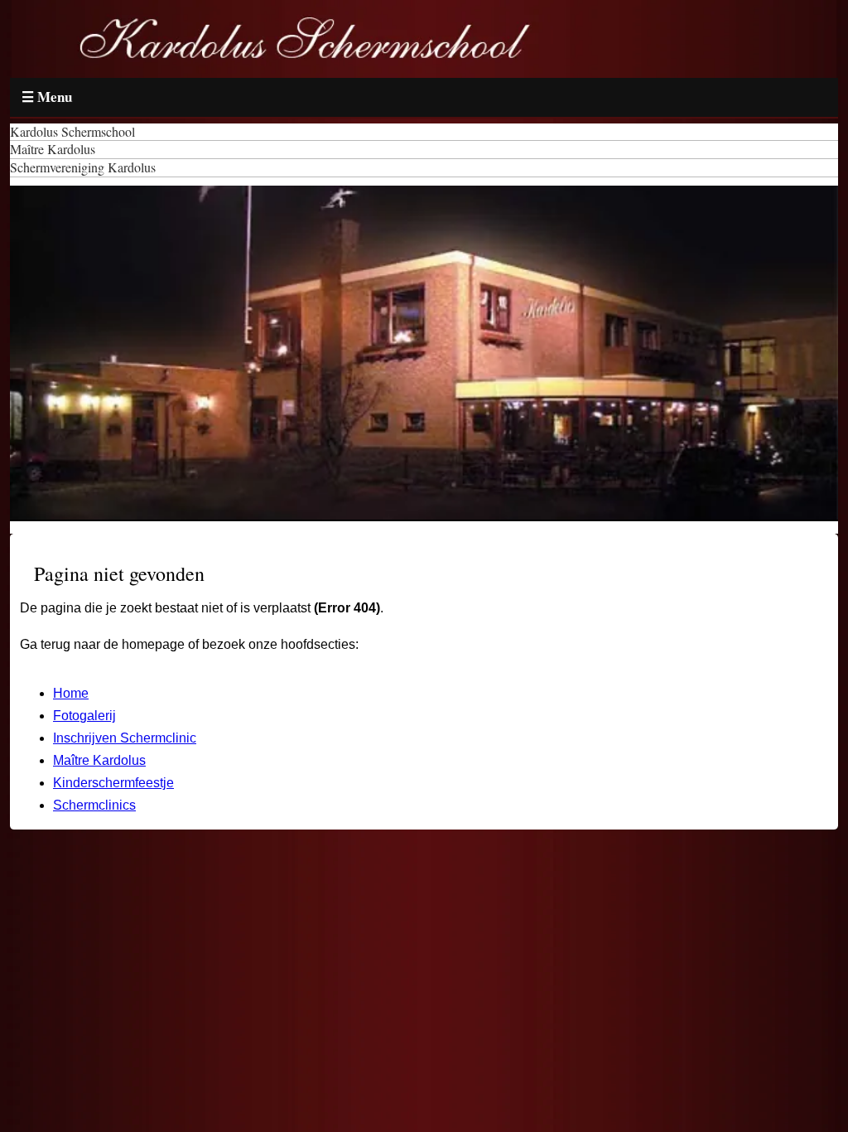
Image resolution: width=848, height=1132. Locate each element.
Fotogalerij (84, 716)
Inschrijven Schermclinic (124, 738)
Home (71, 693)
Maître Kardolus (99, 760)
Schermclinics (94, 805)
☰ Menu (47, 96)
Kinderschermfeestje (113, 783)
